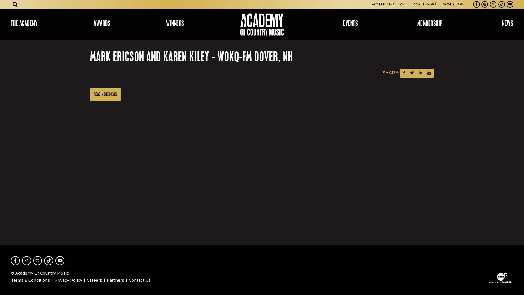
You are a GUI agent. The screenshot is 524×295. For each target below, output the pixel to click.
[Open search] (15, 4)
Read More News (105, 95)
